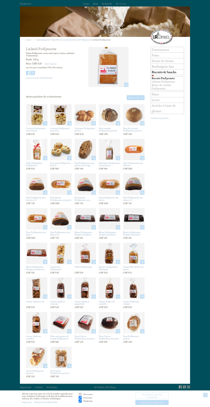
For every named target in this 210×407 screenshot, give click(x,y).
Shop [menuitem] (95, 3)
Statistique (87, 398)
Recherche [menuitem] (107, 3)
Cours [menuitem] (86, 3)
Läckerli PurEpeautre (101, 40)
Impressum (27, 402)
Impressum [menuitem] (25, 387)
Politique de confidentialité (45, 402)
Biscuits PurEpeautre (82, 40)
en (124, 3)
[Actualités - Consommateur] (161, 36)
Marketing (87, 401)
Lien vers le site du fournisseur (39, 78)
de (117, 3)
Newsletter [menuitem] (51, 387)
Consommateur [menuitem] (42, 40)
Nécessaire (88, 394)
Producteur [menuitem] (25, 3)
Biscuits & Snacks (64, 40)
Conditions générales (160, 118)
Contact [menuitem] (39, 387)
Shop (53, 40)
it (121, 3)
